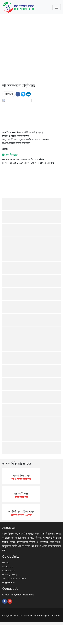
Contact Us (8, 570)
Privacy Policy (9, 574)
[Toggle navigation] (56, 7)
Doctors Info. (31, 615)
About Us (7, 566)
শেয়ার (10, 94)
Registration (8, 582)
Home (5, 562)
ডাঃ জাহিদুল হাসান (21, 475)
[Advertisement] (31, 50)
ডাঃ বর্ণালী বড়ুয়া (21, 493)
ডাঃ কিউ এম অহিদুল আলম (21, 511)
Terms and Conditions (14, 578)
